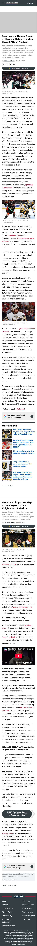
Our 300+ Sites (28, 905)
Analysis (10, 486)
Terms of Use (27, 912)
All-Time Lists (12, 885)
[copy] (14, 64)
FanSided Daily (7, 908)
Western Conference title (22, 607)
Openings (26, 901)
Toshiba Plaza (7, 833)
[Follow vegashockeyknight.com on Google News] (31, 416)
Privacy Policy (7, 912)
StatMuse (20, 409)
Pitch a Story (27, 908)
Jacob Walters (9, 61)
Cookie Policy (7, 916)
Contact (5, 905)
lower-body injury (14, 235)
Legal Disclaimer (28, 916)
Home (4, 486)
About (4, 901)
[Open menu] (3, 3)
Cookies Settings (8, 926)
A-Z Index (26, 919)
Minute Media (11, 931)
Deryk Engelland (8, 637)
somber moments (9, 564)
